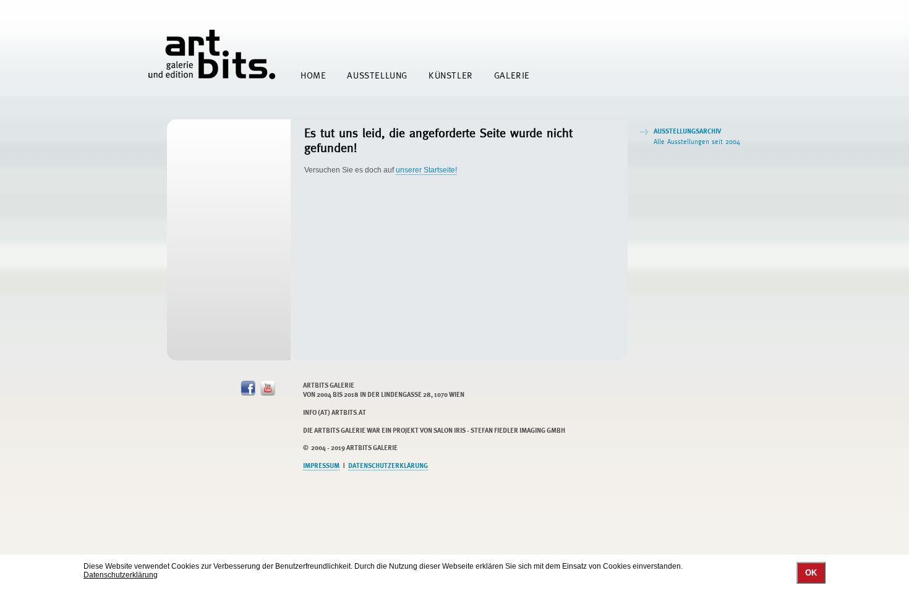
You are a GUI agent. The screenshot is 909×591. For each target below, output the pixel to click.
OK (811, 572)
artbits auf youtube (267, 388)
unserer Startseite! (426, 170)
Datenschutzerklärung (388, 465)
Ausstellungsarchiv (697, 136)
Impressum (321, 465)
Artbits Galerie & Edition (211, 54)
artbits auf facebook (248, 388)
